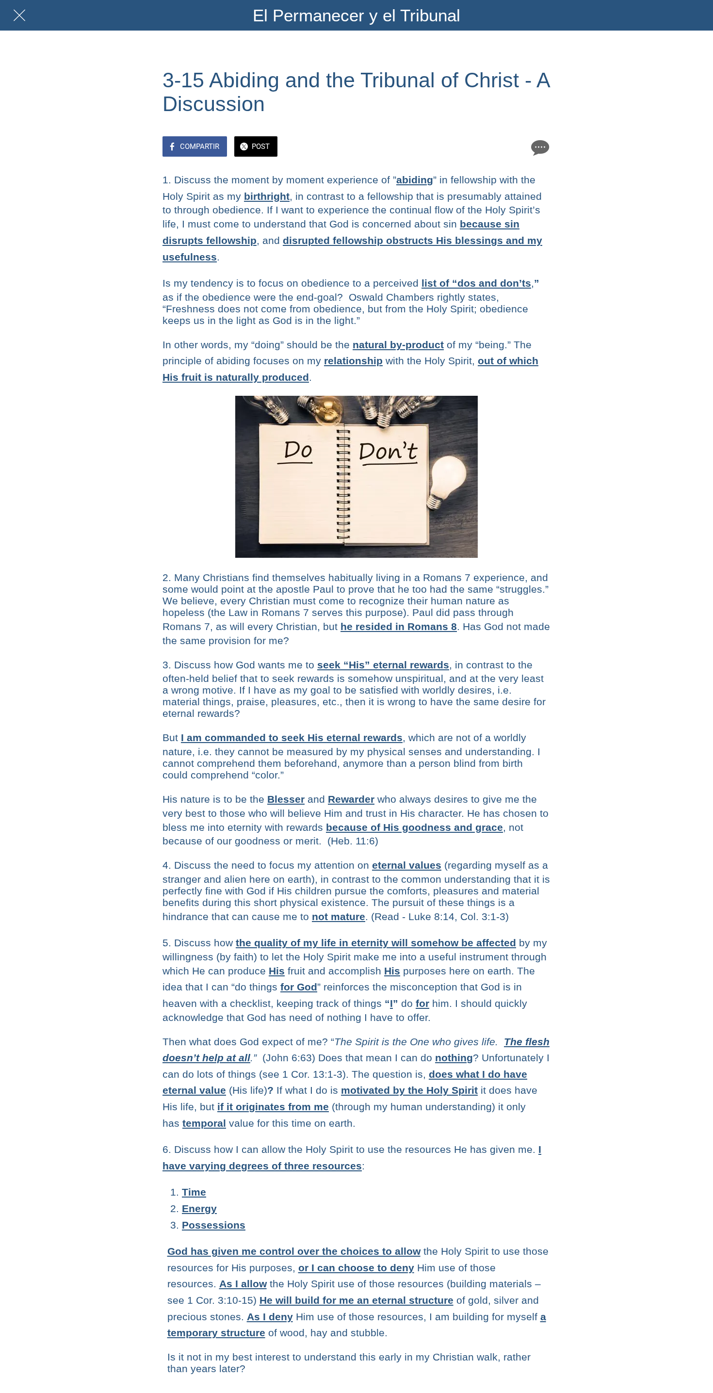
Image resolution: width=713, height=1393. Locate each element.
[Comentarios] (539, 147)
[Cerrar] (19, 15)
